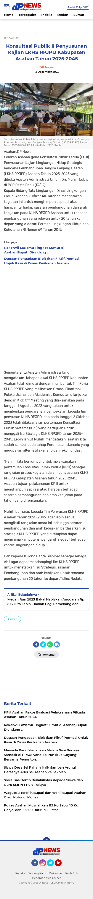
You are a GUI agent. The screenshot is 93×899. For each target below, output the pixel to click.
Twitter (52, 868)
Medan (62, 15)
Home (8, 15)
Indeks (46, 15)
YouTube (61, 868)
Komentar (49, 654)
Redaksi (20, 873)
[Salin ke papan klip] (57, 644)
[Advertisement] (46, 316)
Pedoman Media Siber (46, 878)
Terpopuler (27, 15)
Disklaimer (56, 873)
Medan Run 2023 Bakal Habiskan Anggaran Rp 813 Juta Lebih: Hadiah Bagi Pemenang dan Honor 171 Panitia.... (45, 601)
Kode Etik (71, 873)
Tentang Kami (37, 873)
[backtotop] (46, 841)
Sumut (79, 15)
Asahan (12, 619)
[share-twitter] (43, 644)
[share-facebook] (36, 644)
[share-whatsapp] (50, 644)
